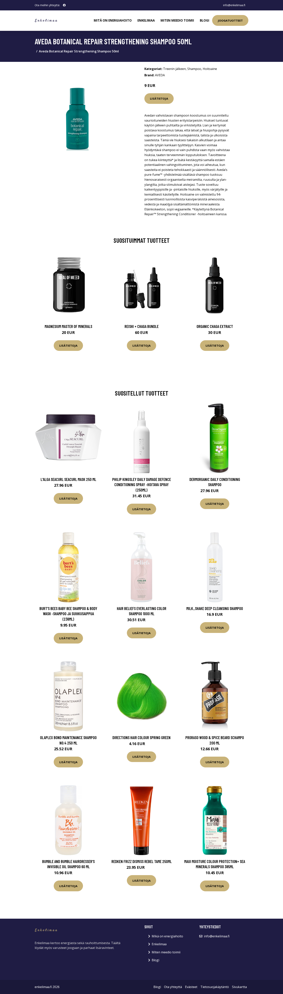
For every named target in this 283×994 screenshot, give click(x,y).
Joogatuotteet (230, 20)
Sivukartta (239, 987)
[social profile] (64, 5)
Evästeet (191, 987)
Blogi (204, 20)
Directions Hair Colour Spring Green (141, 737)
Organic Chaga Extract (215, 326)
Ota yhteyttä (173, 987)
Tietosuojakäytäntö (214, 987)
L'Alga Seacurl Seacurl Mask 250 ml (68, 479)
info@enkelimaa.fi (234, 5)
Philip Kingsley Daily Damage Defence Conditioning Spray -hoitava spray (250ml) (141, 484)
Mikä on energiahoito (167, 936)
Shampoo (194, 69)
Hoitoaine (210, 69)
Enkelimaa (146, 20)
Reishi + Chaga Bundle (142, 326)
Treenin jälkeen (174, 69)
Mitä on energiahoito (113, 20)
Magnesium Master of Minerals (68, 326)
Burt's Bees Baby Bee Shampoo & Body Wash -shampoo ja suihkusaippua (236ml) (68, 613)
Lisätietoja (159, 98)
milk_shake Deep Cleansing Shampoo (214, 608)
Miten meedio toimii (177, 20)
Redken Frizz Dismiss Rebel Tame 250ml (141, 861)
